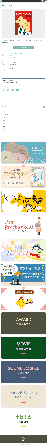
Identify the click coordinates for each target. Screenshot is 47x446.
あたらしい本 (5, 111)
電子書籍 (4, 135)
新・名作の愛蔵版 (18, 53)
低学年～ (4, 120)
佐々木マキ (12, 59)
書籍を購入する (23, 47)
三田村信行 (12, 57)
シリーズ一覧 (5, 114)
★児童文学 (12, 53)
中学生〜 (4, 129)
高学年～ (4, 126)
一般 (4, 132)
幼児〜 (4, 117)
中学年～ (12, 55)
